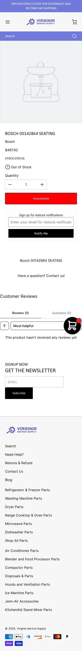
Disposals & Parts (19, 576)
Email (12, 382)
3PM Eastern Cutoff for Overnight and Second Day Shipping (41, 6)
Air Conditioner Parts (22, 551)
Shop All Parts (16, 540)
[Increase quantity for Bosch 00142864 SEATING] (42, 184)
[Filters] (4, 326)
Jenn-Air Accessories (22, 601)
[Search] (72, 36)
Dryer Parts (14, 507)
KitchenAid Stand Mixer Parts (28, 610)
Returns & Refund (18, 463)
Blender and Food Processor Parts (32, 559)
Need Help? (14, 454)
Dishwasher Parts (19, 532)
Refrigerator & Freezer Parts (27, 490)
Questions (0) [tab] (61, 313)
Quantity (12, 175)
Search (10, 446)
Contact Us (14, 471)
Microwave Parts (18, 524)
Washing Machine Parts (23, 498)
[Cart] (72, 22)
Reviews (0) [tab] (20, 313)
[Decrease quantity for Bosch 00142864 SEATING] (10, 184)
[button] (9, 22)
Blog (8, 480)
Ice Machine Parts (19, 593)
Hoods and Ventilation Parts (27, 584)
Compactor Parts (19, 567)
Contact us (55, 276)
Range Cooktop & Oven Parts (28, 515)
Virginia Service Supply (31, 628)
